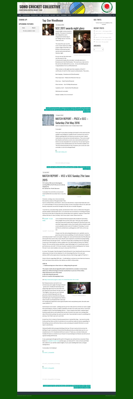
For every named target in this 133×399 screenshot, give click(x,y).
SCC (85, 110)
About (58, 15)
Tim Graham (87, 112)
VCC (43, 195)
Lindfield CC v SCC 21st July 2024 (103, 39)
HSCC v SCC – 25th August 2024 (103, 31)
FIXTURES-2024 (34, 15)
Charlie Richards (54, 108)
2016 (48, 167)
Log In (69, 15)
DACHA (53, 167)
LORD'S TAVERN (49, 110)
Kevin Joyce (69, 386)
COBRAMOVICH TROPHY (67, 108)
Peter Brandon (69, 110)
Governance (64, 15)
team (40, 15)
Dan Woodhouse (85, 108)
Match (33, 27)
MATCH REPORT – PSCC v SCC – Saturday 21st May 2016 (71, 121)
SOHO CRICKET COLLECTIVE (86, 168)
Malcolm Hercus (59, 110)
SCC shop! (53, 15)
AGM (47, 108)
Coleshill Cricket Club (53, 341)
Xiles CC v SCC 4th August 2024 (103, 37)
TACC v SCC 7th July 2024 (101, 42)
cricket (78, 108)
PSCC (75, 167)
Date (23, 27)
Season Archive (26, 15)
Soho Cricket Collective (39, 6)
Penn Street (70, 167)
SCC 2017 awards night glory (69, 28)
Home (20, 15)
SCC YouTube (46, 15)
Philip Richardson (78, 110)
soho (89, 110)
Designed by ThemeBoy (110, 395)
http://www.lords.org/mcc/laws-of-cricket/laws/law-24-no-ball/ (61, 279)
